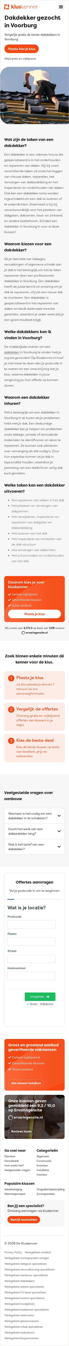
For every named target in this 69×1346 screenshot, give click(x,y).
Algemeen (43, 1156)
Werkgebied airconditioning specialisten (29, 1269)
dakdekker (12, 352)
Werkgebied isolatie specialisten (24, 1298)
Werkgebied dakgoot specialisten (25, 1263)
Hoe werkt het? (14, 1165)
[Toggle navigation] (61, 7)
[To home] (21, 7)
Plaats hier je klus (21, 49)
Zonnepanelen (46, 1194)
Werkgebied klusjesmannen (21, 1338)
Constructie (44, 1161)
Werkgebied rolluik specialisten (23, 1326)
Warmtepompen (14, 1194)
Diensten (9, 1156)
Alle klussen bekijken (26, 1083)
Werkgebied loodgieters (19, 1304)
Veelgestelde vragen (17, 1170)
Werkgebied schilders (38, 1252)
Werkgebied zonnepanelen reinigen (26, 1258)
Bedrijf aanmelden (24, 1220)
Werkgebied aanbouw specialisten (26, 1275)
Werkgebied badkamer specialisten (26, 1309)
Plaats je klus (34, 614)
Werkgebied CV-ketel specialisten (25, 1292)
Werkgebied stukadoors (19, 1332)
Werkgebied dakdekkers (19, 1281)
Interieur (42, 1174)
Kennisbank (11, 1161)
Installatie (43, 1170)
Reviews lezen (21, 1131)
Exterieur (42, 1165)
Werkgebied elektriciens (19, 1315)
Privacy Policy (13, 1252)
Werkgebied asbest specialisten (24, 1286)
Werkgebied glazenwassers (21, 1321)
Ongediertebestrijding (51, 1189)
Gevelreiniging (13, 1189)
